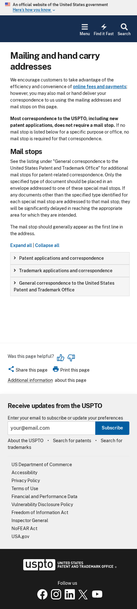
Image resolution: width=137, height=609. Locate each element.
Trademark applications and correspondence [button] (65, 270)
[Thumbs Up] (61, 358)
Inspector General (29, 520)
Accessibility (24, 472)
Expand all (21, 245)
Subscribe (112, 427)
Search (124, 34)
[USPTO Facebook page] (41, 597)
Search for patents (72, 440)
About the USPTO (25, 440)
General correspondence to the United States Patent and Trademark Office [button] (64, 286)
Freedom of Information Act (39, 512)
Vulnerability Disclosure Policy (42, 504)
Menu (85, 34)
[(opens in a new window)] (54, 597)
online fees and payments (99, 86)
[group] (70, 258)
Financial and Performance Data (44, 496)
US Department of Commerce (41, 464)
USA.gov (20, 536)
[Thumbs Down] (71, 358)
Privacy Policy (25, 480)
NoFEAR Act (24, 528)
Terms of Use (24, 488)
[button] (27, 371)
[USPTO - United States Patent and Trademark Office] (69, 568)
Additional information (30, 380)
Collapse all (47, 245)
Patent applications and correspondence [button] (61, 258)
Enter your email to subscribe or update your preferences (65, 418)
